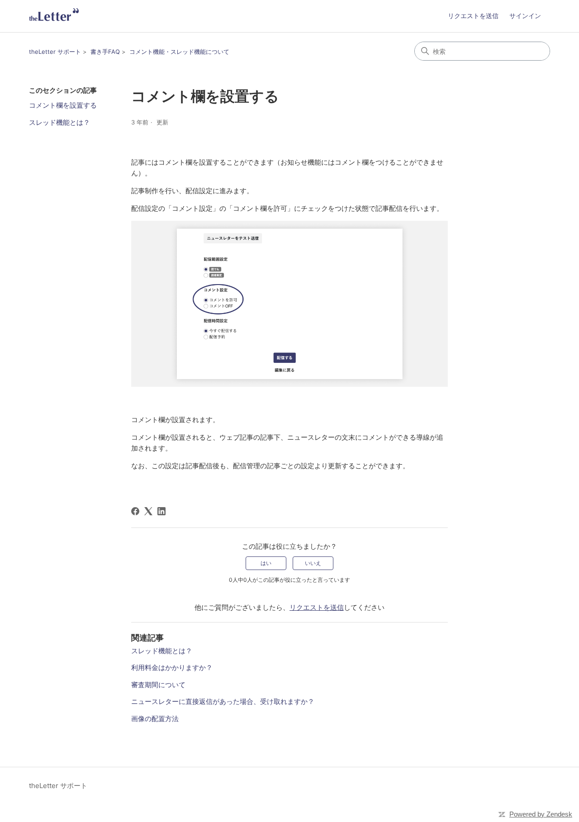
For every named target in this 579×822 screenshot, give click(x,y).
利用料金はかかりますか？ (172, 667)
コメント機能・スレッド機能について (179, 51)
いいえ (313, 563)
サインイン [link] (525, 15)
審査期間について (158, 684)
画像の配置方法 (155, 718)
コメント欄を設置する (63, 105)
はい (266, 563)
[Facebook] (135, 511)
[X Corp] (148, 511)
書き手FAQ (105, 51)
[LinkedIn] (161, 511)
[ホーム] (54, 16)
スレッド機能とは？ (59, 122)
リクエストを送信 (473, 15)
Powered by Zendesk (540, 814)
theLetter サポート (55, 51)
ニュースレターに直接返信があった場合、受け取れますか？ (222, 701)
